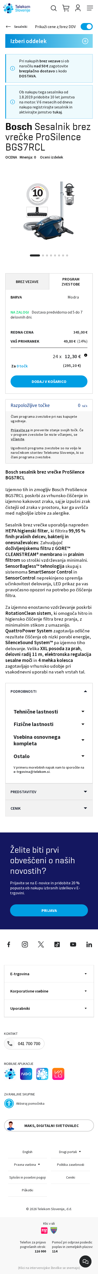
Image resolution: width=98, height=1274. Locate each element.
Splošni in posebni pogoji (27, 1177)
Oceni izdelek (51, 157)
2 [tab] (43, 255)
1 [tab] (35, 255)
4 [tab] (51, 255)
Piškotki (27, 1190)
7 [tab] (63, 255)
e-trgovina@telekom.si (32, 772)
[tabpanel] (49, 210)
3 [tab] (47, 255)
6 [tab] (59, 255)
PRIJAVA (49, 910)
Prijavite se (20, 430)
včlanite (17, 439)
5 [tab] (55, 255)
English (27, 1152)
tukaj (57, 111)
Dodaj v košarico (49, 381)
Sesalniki (20, 27)
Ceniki (70, 1177)
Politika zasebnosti (70, 1164)
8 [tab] (67, 255)
